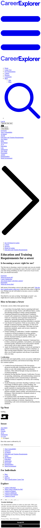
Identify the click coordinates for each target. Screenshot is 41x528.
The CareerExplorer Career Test (14, 479)
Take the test (7, 123)
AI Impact (8, 452)
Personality (8, 463)
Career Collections (10, 487)
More (6, 78)
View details (5, 129)
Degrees (7, 75)
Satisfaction (8, 461)
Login (6, 476)
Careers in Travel (10, 496)
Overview (8, 450)
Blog (9, 82)
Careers (7, 73)
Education (8, 459)
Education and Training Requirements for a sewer (17, 256)
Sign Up (7, 478)
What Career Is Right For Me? (14, 489)
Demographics (9, 464)
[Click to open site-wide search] (22, 118)
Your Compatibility (10, 449)
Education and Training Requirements (16, 454)
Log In (3, 121)
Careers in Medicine (11, 493)
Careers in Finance (10, 491)
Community (8, 77)
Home (6, 68)
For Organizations (10, 71)
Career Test (8, 70)
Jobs (9, 80)
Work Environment (10, 466)
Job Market (8, 457)
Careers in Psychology (11, 494)
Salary (6, 456)
